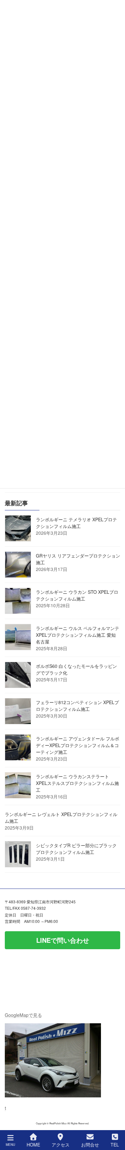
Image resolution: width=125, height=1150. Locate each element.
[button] (62, 940)
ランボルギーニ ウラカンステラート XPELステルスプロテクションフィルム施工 (77, 783)
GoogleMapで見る (23, 1015)
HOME (33, 1144)
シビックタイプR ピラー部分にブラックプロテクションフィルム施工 (76, 848)
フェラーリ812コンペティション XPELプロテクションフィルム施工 (77, 705)
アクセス (61, 1144)
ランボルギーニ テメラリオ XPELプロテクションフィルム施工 (76, 522)
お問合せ (90, 1144)
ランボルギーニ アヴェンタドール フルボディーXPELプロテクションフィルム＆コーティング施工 (77, 745)
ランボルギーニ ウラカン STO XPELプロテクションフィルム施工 (77, 595)
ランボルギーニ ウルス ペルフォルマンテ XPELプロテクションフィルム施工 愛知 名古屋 (77, 635)
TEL (115, 1144)
